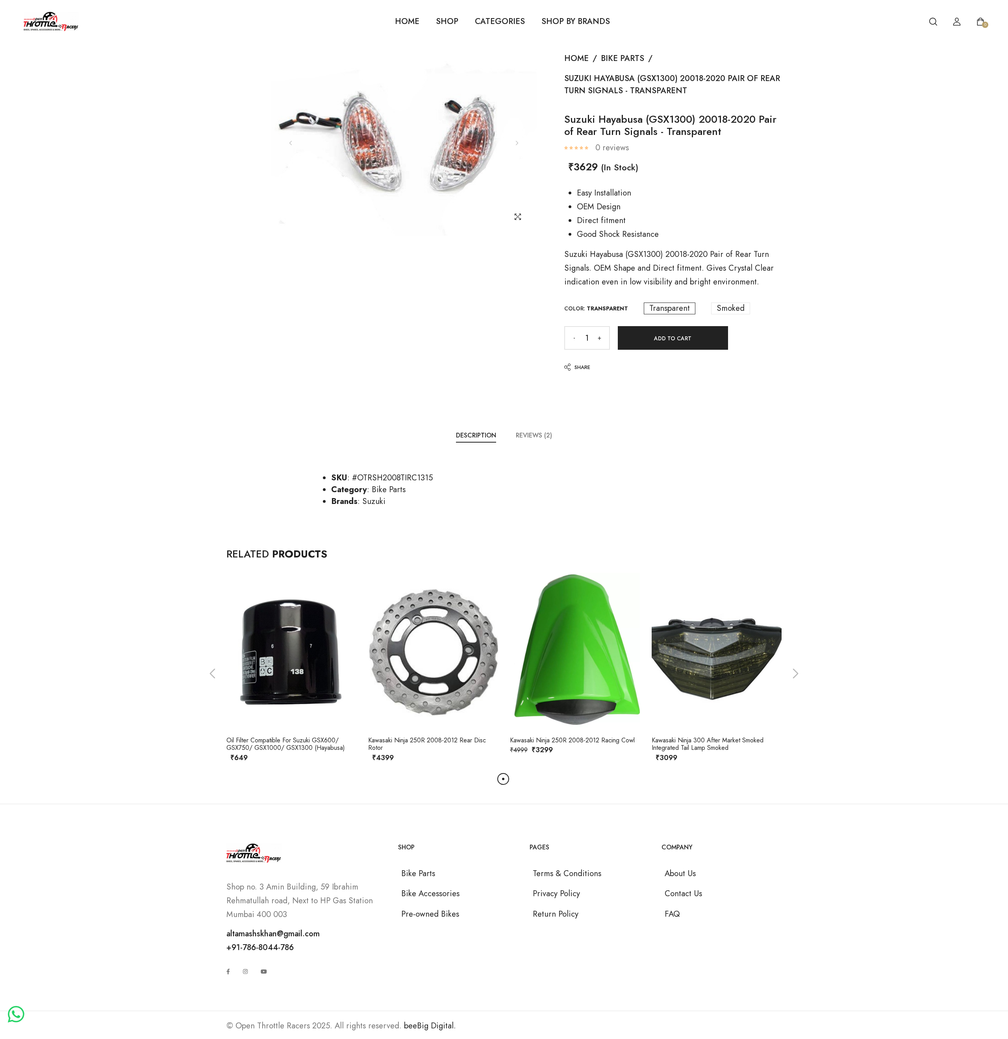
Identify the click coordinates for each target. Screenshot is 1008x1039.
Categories (500, 21)
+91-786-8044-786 (260, 947)
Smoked (731, 308)
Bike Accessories (430, 893)
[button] (212, 673)
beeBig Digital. (430, 1026)
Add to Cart (672, 338)
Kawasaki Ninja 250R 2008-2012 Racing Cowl (572, 740)
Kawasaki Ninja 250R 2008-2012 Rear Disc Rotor (427, 744)
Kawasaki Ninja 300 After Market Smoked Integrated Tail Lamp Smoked (707, 744)
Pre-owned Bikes (430, 914)
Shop (447, 21)
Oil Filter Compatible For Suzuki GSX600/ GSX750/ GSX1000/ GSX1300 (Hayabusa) (285, 744)
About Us (680, 873)
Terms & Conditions (567, 873)
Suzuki (373, 501)
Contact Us (683, 893)
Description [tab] (476, 435)
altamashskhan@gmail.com (273, 933)
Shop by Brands (575, 21)
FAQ (672, 914)
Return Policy (555, 914)
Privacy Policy (556, 893)
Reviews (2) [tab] (534, 435)
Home (407, 21)
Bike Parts (622, 58)
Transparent (669, 308)
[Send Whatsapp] (16, 1015)
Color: (596, 308)
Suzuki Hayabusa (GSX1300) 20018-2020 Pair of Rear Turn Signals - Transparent (672, 84)
